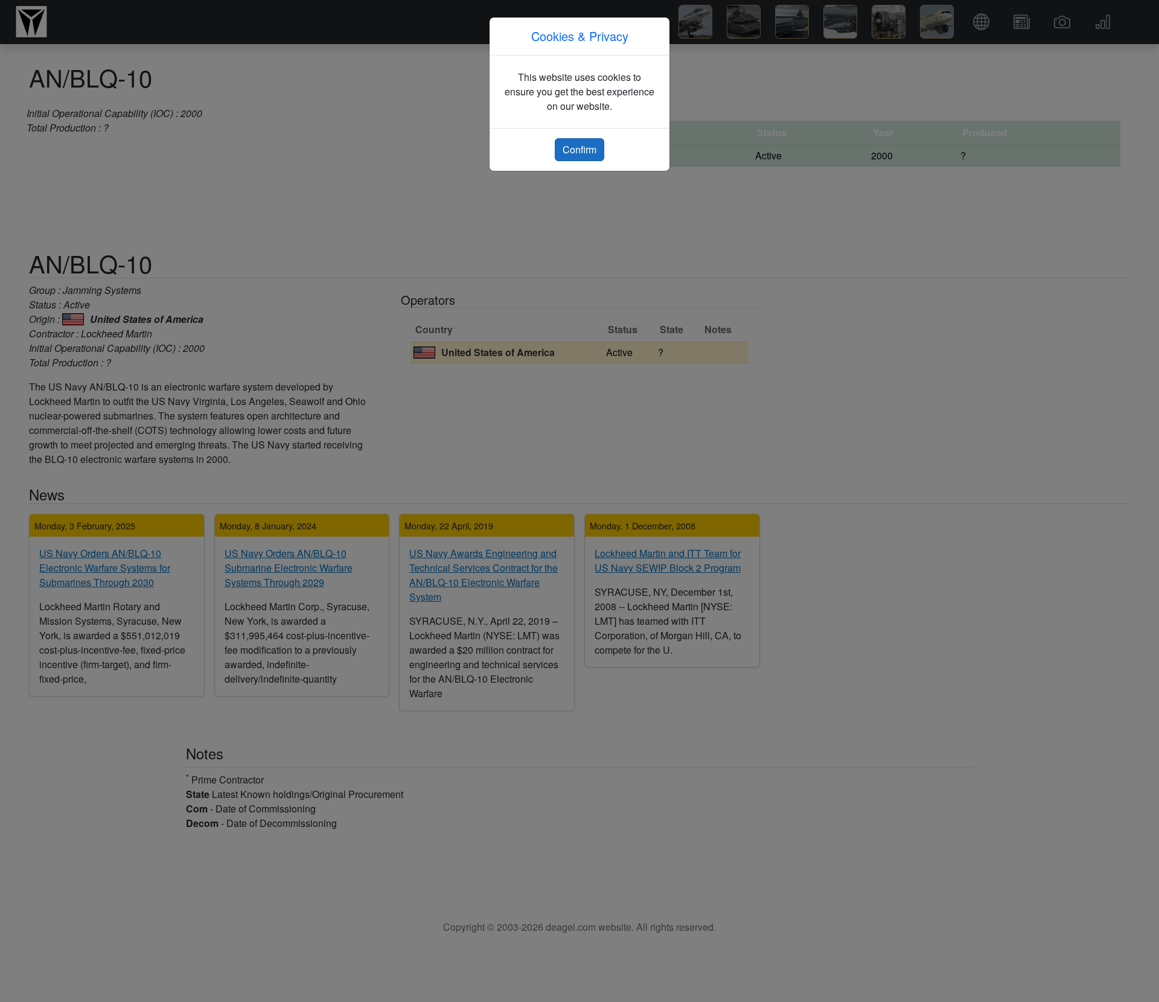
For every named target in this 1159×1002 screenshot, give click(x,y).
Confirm (579, 149)
